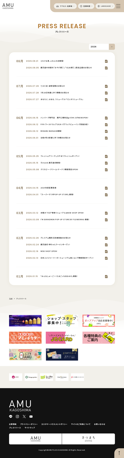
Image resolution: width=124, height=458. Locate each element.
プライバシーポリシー (29, 424)
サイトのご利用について (80, 424)
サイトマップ (30, 427)
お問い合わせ (99, 424)
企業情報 (13, 424)
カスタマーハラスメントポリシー (55, 424)
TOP (11, 299)
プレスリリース (15, 427)
